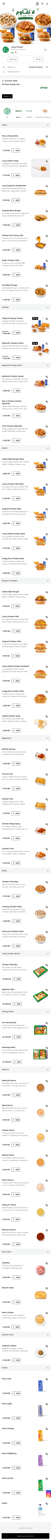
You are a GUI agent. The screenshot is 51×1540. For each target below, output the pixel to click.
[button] (25, 50)
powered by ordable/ (26, 1528)
